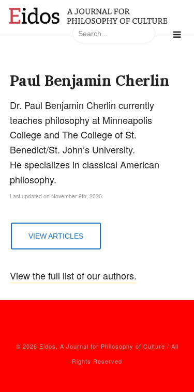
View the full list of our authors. (73, 275)
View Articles (55, 236)
